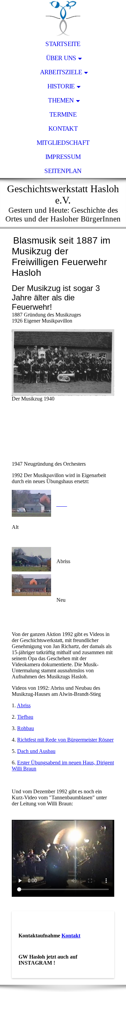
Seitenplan (62, 170)
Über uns (61, 57)
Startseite (62, 43)
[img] (63, 18)
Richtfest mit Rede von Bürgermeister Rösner (65, 740)
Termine (63, 114)
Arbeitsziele (61, 72)
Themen (61, 100)
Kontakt (63, 128)
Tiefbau (25, 717)
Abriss (24, 705)
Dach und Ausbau (36, 751)
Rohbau (25, 728)
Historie (61, 86)
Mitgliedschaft (63, 142)
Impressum (63, 156)
